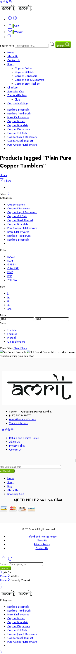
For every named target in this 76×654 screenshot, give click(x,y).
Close (3, 576)
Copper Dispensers (26, 76)
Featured (12, 334)
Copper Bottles (23, 68)
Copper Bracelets (17, 125)
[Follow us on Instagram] (10, 2)
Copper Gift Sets (24, 72)
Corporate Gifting (17, 103)
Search (61, 45)
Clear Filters (20, 348)
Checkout (12, 87)
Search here (7, 45)
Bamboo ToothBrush (19, 113)
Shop (10, 64)
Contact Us (13, 60)
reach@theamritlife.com (22, 419)
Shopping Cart (15, 91)
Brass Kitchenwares (18, 117)
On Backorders (16, 342)
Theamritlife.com (18, 423)
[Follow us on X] (1, 2)
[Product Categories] (10, 20)
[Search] (9, 37)
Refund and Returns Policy (24, 438)
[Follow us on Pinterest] (7, 2)
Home (10, 52)
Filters (7, 181)
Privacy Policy (17, 446)
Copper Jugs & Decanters (29, 80)
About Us (12, 56)
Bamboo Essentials (18, 109)
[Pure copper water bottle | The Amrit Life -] (17, 11)
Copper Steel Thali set (27, 84)
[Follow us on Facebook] (4, 2)
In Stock (11, 338)
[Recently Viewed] (10, 560)
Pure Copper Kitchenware (22, 145)
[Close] (8, 194)
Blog (17, 99)
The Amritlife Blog (17, 95)
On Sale (12, 330)
